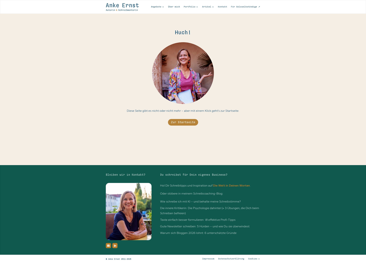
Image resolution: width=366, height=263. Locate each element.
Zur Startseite (183, 122)
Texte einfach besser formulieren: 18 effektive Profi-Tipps (197, 220)
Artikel (206, 7)
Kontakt (222, 7)
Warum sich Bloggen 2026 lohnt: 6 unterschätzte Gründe (198, 233)
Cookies (252, 259)
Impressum (208, 259)
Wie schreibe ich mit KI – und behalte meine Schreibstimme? (200, 201)
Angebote (156, 7)
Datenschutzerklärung (231, 259)
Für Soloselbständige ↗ (245, 7)
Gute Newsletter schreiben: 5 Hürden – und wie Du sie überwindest (204, 226)
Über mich (174, 7)
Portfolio (189, 7)
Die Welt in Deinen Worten (231, 185)
